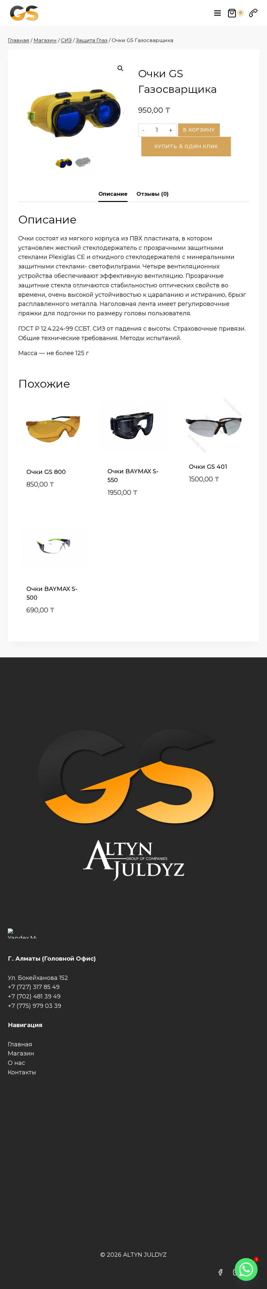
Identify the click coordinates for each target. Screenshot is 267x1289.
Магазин (21, 1053)
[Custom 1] (253, 13)
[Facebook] (220, 1272)
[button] (120, 68)
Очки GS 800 (46, 472)
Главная (20, 1044)
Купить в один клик (186, 146)
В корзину (199, 130)
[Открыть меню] (217, 13)
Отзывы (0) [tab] (152, 194)
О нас (16, 1063)
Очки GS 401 (208, 466)
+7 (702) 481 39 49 (34, 996)
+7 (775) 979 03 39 (34, 1006)
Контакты (22, 1072)
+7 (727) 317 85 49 (34, 987)
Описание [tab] (113, 194)
